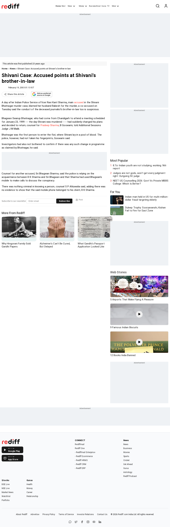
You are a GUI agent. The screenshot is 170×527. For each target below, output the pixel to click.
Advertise (35, 514)
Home (58, 6)
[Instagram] (88, 522)
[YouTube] (94, 522)
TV (108, 6)
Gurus (103, 6)
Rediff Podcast (130, 476)
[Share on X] (76, 522)
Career (30, 492)
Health (30, 484)
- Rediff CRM (80, 464)
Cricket (126, 460)
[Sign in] (165, 6)
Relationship (32, 496)
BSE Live (5, 484)
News (70, 6)
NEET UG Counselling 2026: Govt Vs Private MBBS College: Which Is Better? (140, 182)
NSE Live (5, 488)
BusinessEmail (95, 6)
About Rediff (21, 514)
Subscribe (64, 201)
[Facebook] (82, 522)
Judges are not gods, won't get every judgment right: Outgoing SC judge (139, 175)
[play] (139, 286)
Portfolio (5, 500)
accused (79, 102)
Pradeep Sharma (50, 125)
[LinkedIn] (100, 522)
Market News (7, 492)
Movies (126, 452)
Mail (63, 6)
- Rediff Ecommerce (84, 456)
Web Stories (118, 272)
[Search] (157, 6)
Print (81, 200)
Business (127, 448)
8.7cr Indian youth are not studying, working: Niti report (139, 167)
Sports (126, 456)
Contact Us (102, 514)
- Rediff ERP (80, 468)
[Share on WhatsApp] (70, 522)
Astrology (127, 472)
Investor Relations (85, 514)
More (114, 6)
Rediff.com (123, 514)
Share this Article (15, 94)
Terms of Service (66, 514)
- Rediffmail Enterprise (85, 452)
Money (81, 6)
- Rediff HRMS (81, 460)
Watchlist (6, 496)
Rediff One (80, 448)
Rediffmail (79, 444)
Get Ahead (128, 464)
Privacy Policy (48, 514)
